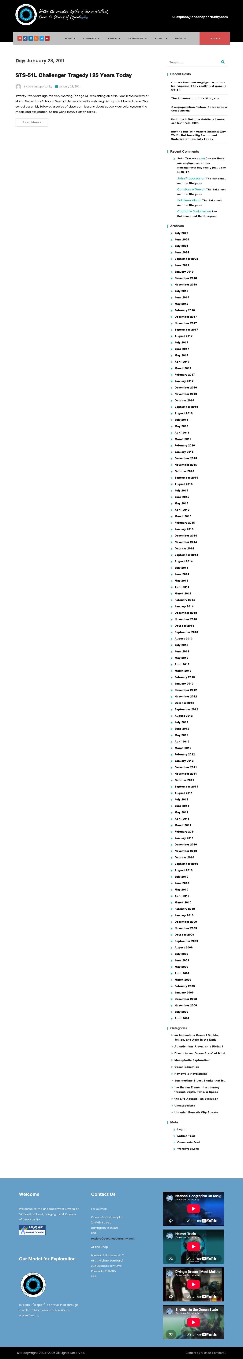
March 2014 (183, 593)
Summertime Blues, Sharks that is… (200, 1080)
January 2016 (184, 451)
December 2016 (186, 387)
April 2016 (182, 432)
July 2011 (181, 799)
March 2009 (183, 979)
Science (112, 38)
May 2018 (181, 303)
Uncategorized (185, 1105)
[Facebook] (25, 38)
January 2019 (184, 271)
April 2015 (182, 509)
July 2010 (181, 876)
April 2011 (182, 818)
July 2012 (181, 722)
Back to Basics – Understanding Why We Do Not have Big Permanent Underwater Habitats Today (198, 135)
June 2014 (182, 574)
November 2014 (186, 541)
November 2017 (186, 323)
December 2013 (186, 612)
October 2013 (184, 625)
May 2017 (181, 355)
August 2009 (184, 947)
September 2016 (186, 406)
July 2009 (181, 953)
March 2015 (183, 516)
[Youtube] (47, 38)
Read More (30, 122)
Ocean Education (186, 1066)
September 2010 (186, 863)
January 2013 (184, 683)
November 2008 (186, 1005)
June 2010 (182, 883)
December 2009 (186, 921)
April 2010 (182, 895)
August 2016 (184, 413)
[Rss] (36, 38)
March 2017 (183, 368)
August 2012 (184, 715)
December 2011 (186, 767)
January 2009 (184, 992)
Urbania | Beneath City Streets (196, 1112)
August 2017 (184, 336)
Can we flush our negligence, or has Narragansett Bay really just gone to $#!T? (199, 86)
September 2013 (186, 632)
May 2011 (181, 812)
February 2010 (185, 908)
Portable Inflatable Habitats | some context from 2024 (198, 121)
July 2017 (181, 342)
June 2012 (182, 728)
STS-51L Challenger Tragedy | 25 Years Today (74, 75)
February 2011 (185, 831)
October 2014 (184, 548)
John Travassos (188, 158)
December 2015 (186, 458)
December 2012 (186, 690)
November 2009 (186, 928)
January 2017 (184, 381)
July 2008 (181, 1011)
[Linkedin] (30, 38)
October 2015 (184, 471)
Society (159, 38)
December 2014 (186, 535)
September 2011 (186, 786)
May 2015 (181, 503)
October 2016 (184, 400)
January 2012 (184, 760)
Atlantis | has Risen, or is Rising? (198, 1046)
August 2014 (184, 561)
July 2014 (181, 567)
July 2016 (181, 419)
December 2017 (186, 316)
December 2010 (186, 844)
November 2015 (186, 464)
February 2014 (185, 599)
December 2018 (186, 278)
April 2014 (182, 587)
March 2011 (183, 825)
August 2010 (184, 870)
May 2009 (181, 966)
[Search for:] (197, 62)
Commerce (89, 38)
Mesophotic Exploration (192, 1060)
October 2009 (184, 934)
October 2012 (184, 702)
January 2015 (184, 529)
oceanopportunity (40, 86)
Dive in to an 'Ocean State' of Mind (199, 1053)
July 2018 (181, 290)
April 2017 (182, 361)
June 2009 (182, 960)
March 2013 (183, 670)
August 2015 (184, 484)
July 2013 (181, 644)
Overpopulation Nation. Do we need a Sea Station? (199, 109)
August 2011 (184, 793)
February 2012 (185, 754)
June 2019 (182, 265)
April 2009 (182, 973)
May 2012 (181, 735)
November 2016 (186, 393)
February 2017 (185, 374)
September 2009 (186, 941)
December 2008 (186, 998)
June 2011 (182, 805)
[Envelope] (19, 38)
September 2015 (186, 477)
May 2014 (181, 580)
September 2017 (186, 329)
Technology (135, 38)
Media (178, 38)
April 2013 (182, 664)
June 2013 (182, 651)
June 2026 (182, 239)
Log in (181, 1129)
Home (68, 38)
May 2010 (181, 889)
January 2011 (184, 838)
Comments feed (188, 1142)
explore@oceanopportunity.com (113, 1238)
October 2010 (184, 857)
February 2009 (185, 986)
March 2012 (183, 747)
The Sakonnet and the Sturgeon (195, 98)
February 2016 (185, 445)
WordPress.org (188, 1148)
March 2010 (183, 902)
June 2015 (182, 496)
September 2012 (186, 709)
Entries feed (186, 1135)
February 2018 (185, 310)
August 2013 (184, 638)
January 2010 (184, 915)
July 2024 (181, 245)
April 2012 (182, 741)
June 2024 (182, 252)
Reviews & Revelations (190, 1073)
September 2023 (186, 258)
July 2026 (181, 233)
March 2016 (183, 439)
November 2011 (186, 773)
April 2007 (182, 1018)
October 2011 (184, 780)
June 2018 (182, 297)
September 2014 (186, 554)
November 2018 (186, 284)
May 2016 (181, 426)
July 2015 (181, 490)
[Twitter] (41, 38)
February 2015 (185, 522)
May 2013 (181, 657)
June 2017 (182, 348)
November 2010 (186, 850)
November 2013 (186, 619)
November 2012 (186, 696)
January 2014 (184, 606)
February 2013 (185, 677)
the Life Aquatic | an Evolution (196, 1098)
